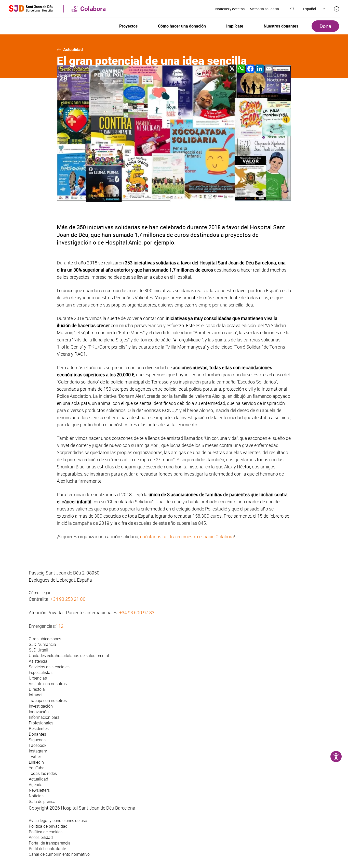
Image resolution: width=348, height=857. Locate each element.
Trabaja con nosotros (48, 700)
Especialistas (40, 672)
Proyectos (128, 26)
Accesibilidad (41, 837)
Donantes (37, 734)
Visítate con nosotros (48, 683)
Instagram (38, 751)
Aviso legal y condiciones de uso (58, 820)
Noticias (36, 796)
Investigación (41, 706)
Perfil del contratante (47, 848)
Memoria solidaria (264, 8)
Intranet (36, 695)
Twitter (35, 756)
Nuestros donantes (281, 26)
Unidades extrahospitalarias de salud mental (69, 655)
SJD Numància (42, 644)
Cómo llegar (39, 592)
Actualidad (73, 49)
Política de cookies (45, 832)
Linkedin (36, 762)
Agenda (36, 784)
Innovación (39, 711)
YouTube (36, 768)
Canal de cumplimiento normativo (59, 854)
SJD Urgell (38, 650)
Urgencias (38, 678)
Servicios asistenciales (49, 667)
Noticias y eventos (230, 8)
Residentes (39, 728)
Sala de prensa (42, 801)
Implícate (234, 26)
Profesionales (41, 723)
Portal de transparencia (50, 843)
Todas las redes (43, 773)
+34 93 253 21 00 (68, 599)
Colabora (93, 8)
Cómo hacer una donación (182, 26)
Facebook (37, 745)
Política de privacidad (48, 826)
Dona (325, 26)
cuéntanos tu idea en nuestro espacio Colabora (187, 536)
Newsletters (39, 790)
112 (59, 626)
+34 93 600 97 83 (136, 612)
